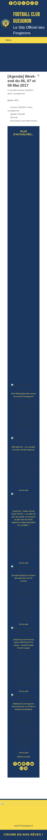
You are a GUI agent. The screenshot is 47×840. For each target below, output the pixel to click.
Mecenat (13, 117)
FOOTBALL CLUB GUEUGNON (26, 18)
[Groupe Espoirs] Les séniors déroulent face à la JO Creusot (23, 578)
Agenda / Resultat (17, 114)
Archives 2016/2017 (25, 90)
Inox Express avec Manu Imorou (23, 121)
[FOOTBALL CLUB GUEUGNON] (5, 23)
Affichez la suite (23, 757)
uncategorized (19, 93)
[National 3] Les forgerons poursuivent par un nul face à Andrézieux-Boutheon (23, 706)
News (10, 93)
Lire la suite (25, 491)
